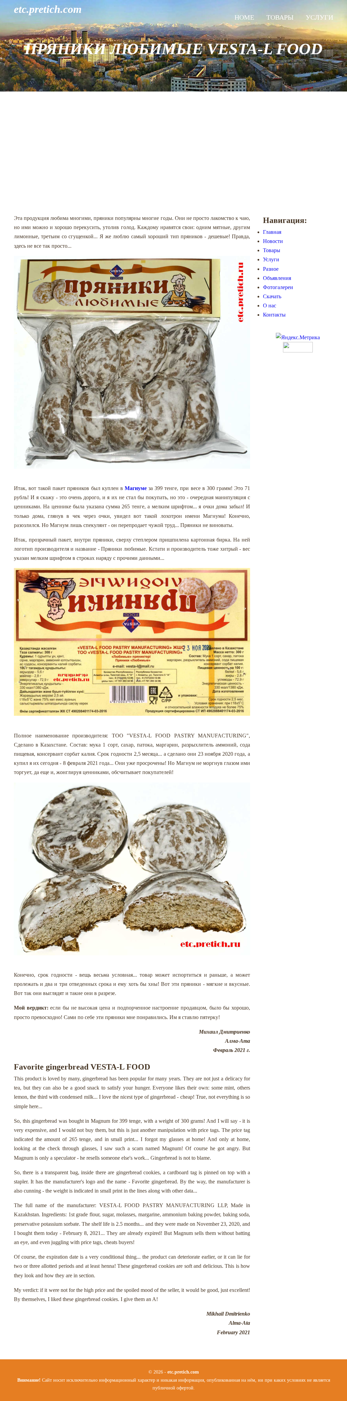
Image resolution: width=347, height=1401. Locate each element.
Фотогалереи (278, 287)
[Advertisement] (173, 152)
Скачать (272, 296)
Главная (272, 232)
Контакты (274, 315)
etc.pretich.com (48, 9)
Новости (273, 241)
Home (244, 17)
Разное (271, 269)
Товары (279, 17)
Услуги (319, 17)
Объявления (277, 278)
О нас (269, 305)
